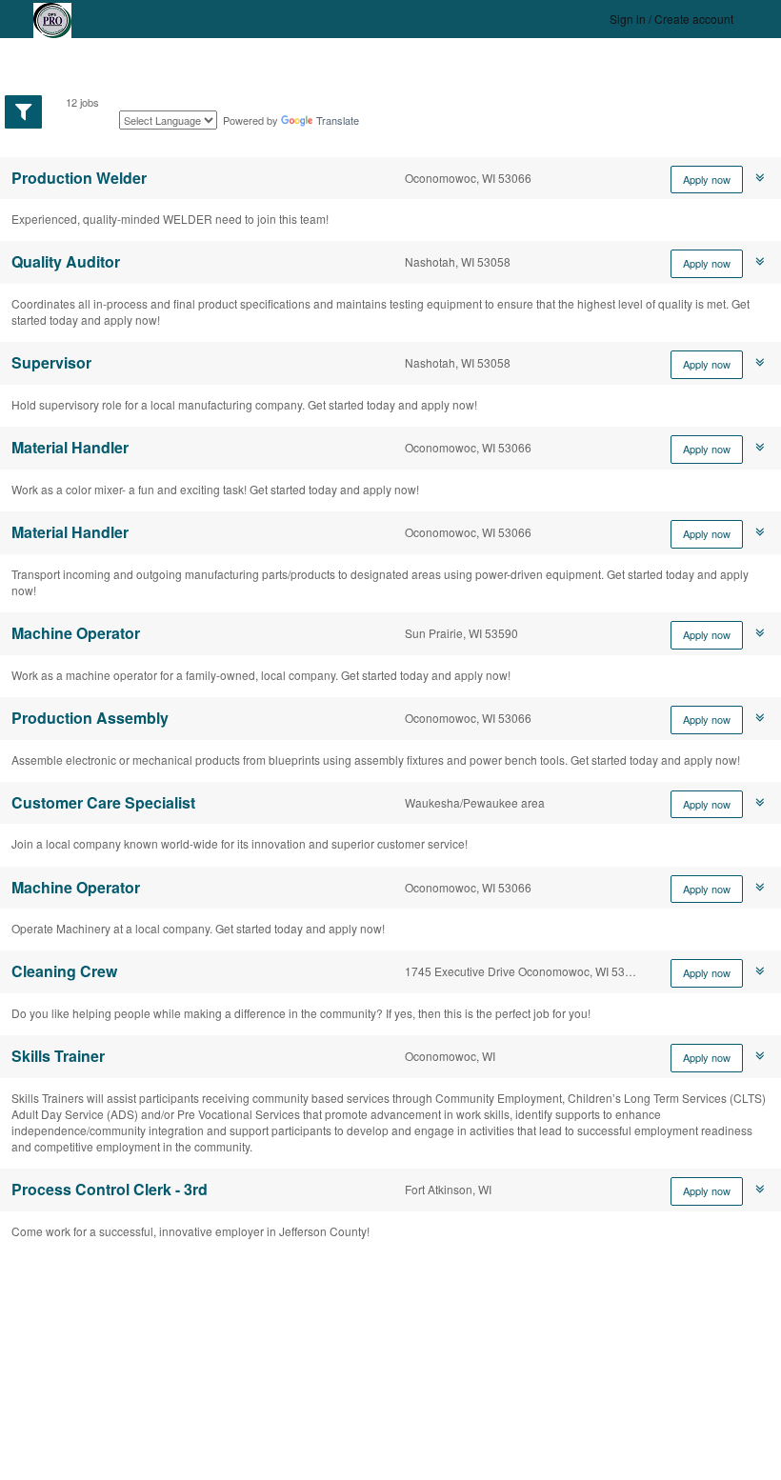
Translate (337, 120)
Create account (693, 18)
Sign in (628, 18)
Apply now (707, 179)
